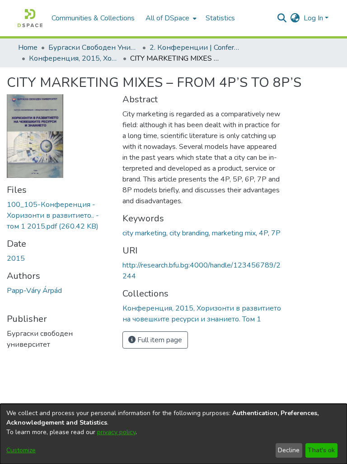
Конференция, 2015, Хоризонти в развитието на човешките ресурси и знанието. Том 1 (74, 58)
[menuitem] (170, 18)
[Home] (30, 18)
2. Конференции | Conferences (195, 48)
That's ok (321, 450)
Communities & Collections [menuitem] (93, 18)
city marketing (144, 233)
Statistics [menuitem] (220, 18)
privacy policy (116, 432)
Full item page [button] (159, 340)
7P (276, 233)
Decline (289, 450)
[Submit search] (282, 18)
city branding (189, 233)
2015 (16, 258)
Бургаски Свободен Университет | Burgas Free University (93, 48)
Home (28, 48)
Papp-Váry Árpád (34, 291)
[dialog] (173, 434)
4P (263, 233)
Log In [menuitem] (313, 18)
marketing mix (234, 233)
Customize (21, 450)
